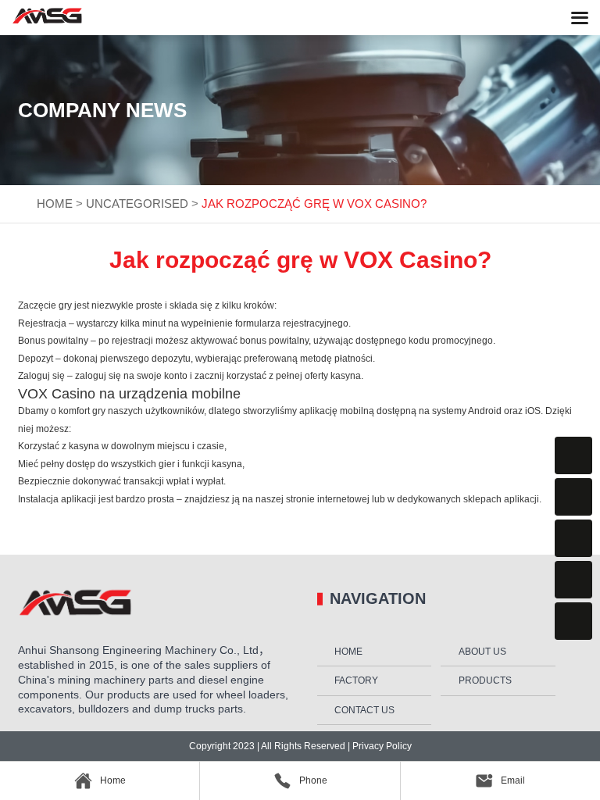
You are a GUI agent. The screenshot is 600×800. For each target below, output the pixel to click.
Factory (356, 680)
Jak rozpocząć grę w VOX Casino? (314, 203)
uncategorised (137, 203)
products (485, 680)
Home (348, 651)
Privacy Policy (381, 746)
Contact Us (364, 710)
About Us (482, 651)
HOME (55, 203)
